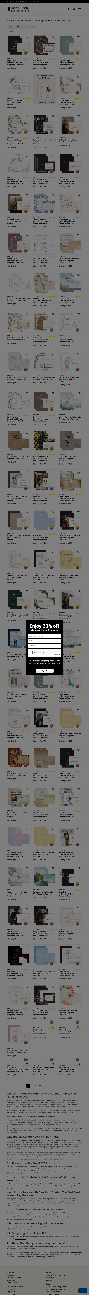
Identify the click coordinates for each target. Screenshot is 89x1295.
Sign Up (45, 671)
